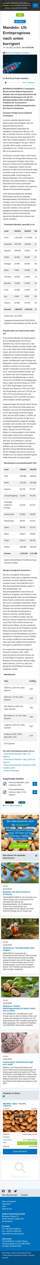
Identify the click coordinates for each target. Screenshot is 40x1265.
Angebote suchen (20, 1176)
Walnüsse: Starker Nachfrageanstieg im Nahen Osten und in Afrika (19, 1008)
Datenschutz (7, 1209)
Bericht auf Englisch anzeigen (17, 53)
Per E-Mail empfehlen (13, 805)
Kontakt (24, 1195)
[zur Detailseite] (20, 1121)
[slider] (15, 83)
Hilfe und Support (9, 1201)
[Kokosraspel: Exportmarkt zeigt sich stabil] (20, 1043)
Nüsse (20, 15)
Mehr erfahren (19, 846)
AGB (4, 1206)
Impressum (6, 1204)
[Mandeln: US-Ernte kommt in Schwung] (20, 872)
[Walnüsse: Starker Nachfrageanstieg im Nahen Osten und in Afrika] (20, 987)
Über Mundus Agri (9, 1195)
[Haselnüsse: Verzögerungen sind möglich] (20, 928)
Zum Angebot (20, 1151)
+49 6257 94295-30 (13, 1229)
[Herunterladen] (35, 784)
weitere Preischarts (11, 771)
